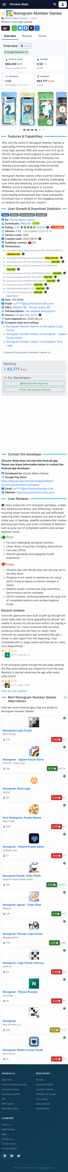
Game (34, 18)
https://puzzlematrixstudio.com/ (35, 492)
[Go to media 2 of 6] (28, 130)
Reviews (27, 35)
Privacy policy (38, 307)
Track (27, 46)
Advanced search (45, 1084)
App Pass (6, 1079)
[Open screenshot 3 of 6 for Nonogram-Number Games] (45, 109)
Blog (4, 1134)
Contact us (7, 1139)
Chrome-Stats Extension (14, 1084)
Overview (10, 35)
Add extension (43, 1103)
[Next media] (62, 109)
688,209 (25, 223)
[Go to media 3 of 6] (32, 130)
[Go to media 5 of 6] (40, 130)
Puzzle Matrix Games (16, 18)
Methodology (8, 1129)
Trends (42, 35)
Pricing (39, 1079)
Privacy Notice (9, 1148)
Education (41, 215)
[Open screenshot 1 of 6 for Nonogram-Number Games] (9, 109)
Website (18, 307)
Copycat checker (44, 1089)
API (3, 1099)
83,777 (16, 369)
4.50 (29, 227)
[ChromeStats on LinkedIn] (5, 1156)
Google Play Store (15, 52)
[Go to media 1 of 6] (24, 130)
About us (6, 1124)
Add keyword (42, 1108)
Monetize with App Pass (35, 383)
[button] (4, 4)
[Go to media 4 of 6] (36, 130)
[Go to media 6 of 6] (43, 130)
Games (14, 215)
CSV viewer (42, 1099)
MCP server (8, 1103)
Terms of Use (8, 1143)
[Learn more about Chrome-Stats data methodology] (40, 314)
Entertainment (27, 215)
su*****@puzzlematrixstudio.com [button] (33, 303)
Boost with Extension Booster (35, 389)
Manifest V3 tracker (46, 1094)
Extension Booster (11, 1094)
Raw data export (10, 1108)
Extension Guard (10, 1089)
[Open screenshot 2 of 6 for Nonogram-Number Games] (27, 109)
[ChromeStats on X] (19, 1156)
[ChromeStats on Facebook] (12, 1156)
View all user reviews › (14, 691)
